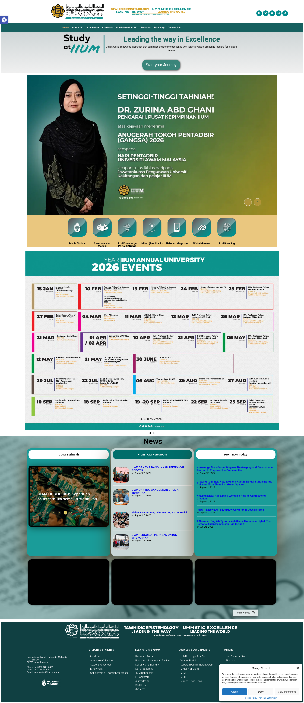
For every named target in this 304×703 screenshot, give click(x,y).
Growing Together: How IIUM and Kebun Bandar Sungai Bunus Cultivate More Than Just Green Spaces (234, 483)
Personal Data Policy (268, 698)
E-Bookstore (142, 676)
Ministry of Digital (189, 668)
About (75, 27)
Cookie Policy (251, 698)
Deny (261, 691)
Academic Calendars (101, 660)
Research (146, 27)
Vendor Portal (188, 660)
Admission (93, 27)
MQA (183, 672)
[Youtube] (272, 13)
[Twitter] (266, 13)
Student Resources (100, 664)
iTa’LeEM (140, 689)
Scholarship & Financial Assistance (109, 672)
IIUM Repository (144, 672)
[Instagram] (279, 13)
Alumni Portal (142, 681)
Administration (124, 27)
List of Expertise (144, 668)
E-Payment (96, 668)
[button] (297, 668)
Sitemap (230, 660)
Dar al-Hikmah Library (147, 664)
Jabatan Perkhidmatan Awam (196, 664)
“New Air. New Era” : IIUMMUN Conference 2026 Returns (230, 509)
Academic (107, 27)
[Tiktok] (285, 13)
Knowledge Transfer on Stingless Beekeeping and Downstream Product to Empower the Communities (235, 469)
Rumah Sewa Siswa (191, 681)
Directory (159, 27)
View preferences (287, 691)
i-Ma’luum (95, 656)
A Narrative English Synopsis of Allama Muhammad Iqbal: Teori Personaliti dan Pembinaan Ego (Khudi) (234, 522)
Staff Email (141, 685)
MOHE (183, 676)
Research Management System (153, 660)
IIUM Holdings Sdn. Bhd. (193, 656)
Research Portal (144, 656)
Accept (234, 691)
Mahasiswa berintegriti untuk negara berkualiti (159, 512)
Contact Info (174, 27)
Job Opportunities (235, 656)
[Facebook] (259, 13)
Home (65, 27)
